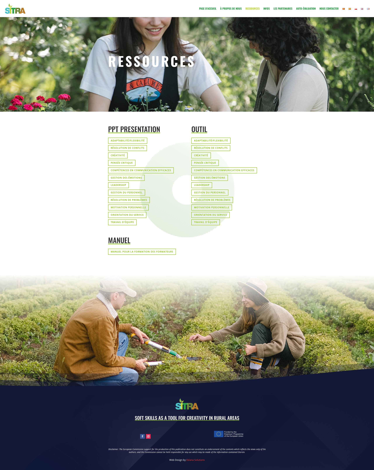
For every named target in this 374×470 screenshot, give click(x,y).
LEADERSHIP (118, 185)
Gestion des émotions (126, 177)
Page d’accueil (207, 8)
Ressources (252, 8)
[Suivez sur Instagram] (148, 436)
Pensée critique (122, 162)
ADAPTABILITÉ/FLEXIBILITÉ (128, 140)
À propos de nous (231, 8)
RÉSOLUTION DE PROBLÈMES (129, 200)
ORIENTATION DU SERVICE (127, 214)
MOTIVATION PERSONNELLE (128, 207)
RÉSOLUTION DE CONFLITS (127, 148)
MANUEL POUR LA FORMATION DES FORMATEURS (142, 251)
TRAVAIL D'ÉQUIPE (122, 222)
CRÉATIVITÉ (118, 155)
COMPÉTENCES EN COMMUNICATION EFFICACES (141, 170)
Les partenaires (282, 8)
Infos (266, 8)
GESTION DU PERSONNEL (126, 192)
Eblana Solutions (195, 460)
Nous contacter (329, 8)
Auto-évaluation (306, 8)
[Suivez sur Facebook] (142, 436)
